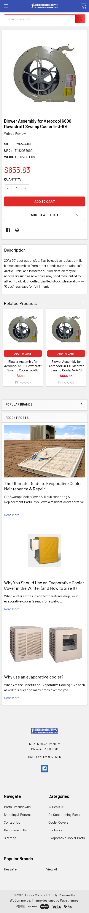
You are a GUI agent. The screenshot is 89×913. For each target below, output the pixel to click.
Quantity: (12, 179)
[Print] (17, 230)
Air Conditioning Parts (64, 814)
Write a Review (15, 133)
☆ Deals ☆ (56, 807)
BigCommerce (20, 900)
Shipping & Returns (18, 814)
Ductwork (55, 830)
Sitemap (10, 838)
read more (11, 515)
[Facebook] (8, 230)
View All (51, 869)
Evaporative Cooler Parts (66, 838)
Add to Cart (23, 353)
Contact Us (12, 822)
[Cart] (83, 6)
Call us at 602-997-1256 (44, 757)
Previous (77, 303)
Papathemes (69, 900)
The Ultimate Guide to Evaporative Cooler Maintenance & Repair (43, 486)
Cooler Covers (58, 822)
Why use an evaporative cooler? (33, 676)
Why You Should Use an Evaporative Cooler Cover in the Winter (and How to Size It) (44, 585)
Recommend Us (15, 830)
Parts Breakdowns (17, 807)
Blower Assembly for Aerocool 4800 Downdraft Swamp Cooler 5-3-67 (23, 365)
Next (82, 303)
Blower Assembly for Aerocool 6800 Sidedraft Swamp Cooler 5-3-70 (66, 365)
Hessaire (10, 869)
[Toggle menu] (6, 6)
